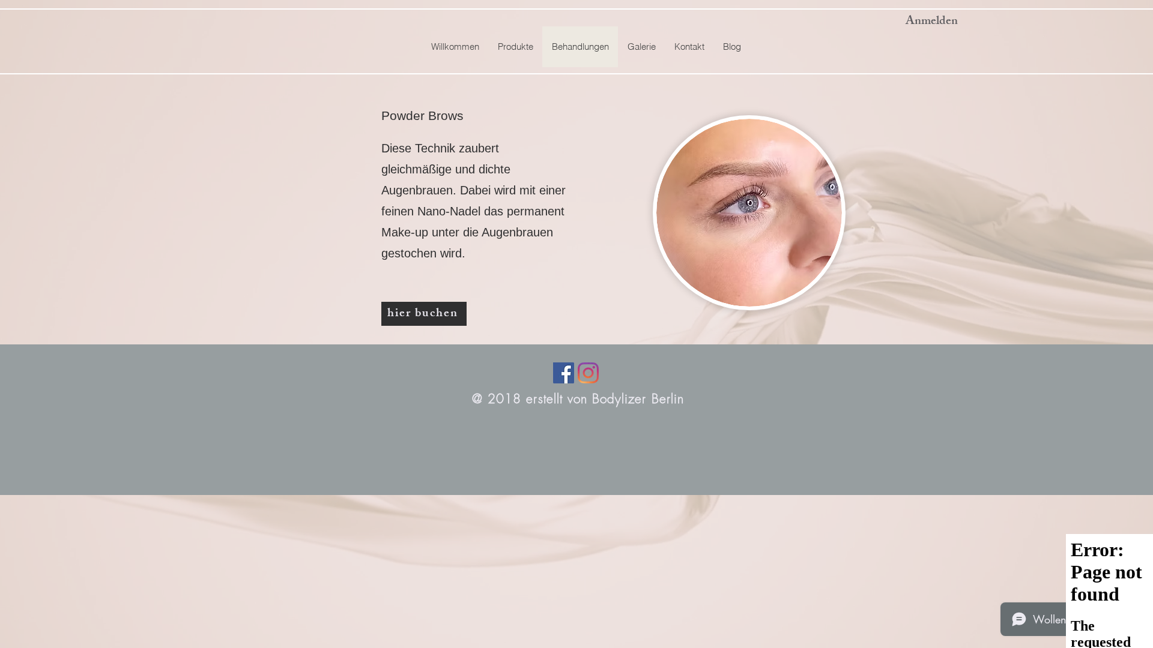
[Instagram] (588, 372)
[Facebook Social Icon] (563, 372)
